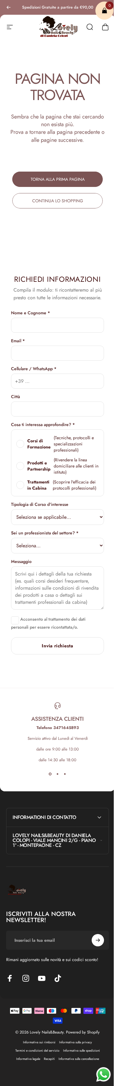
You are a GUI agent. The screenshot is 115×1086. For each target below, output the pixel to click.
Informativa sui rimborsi (37, 1048)
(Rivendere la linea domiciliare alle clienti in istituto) (62, 466)
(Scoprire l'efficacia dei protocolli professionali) (61, 485)
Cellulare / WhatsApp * (33, 369)
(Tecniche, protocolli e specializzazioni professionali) (60, 444)
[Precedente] (8, 7)
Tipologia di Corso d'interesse (39, 504)
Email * (18, 341)
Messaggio (21, 561)
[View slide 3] (65, 774)
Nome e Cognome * (30, 313)
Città (15, 397)
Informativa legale (26, 1065)
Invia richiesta (57, 645)
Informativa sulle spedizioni (79, 1056)
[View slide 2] (57, 774)
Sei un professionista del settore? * (45, 533)
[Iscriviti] (93, 946)
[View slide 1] (50, 774)
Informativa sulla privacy (73, 1048)
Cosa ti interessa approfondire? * (43, 424)
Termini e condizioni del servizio (35, 1056)
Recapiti (46, 1065)
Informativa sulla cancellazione (76, 1065)
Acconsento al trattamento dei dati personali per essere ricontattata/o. (48, 623)
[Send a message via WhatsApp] (98, 1074)
